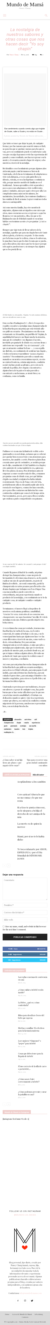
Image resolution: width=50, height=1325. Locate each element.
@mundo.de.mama (25, 1214)
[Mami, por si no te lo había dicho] (9, 839)
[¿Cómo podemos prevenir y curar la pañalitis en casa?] (9, 1095)
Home (7, 1314)
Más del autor (38, 774)
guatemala (13, 726)
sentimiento (7, 729)
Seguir (42, 954)
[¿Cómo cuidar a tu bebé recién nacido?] (9, 993)
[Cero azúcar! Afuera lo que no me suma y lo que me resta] (9, 797)
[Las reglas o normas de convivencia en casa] (9, 980)
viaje (23, 729)
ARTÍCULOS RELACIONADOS (16, 774)
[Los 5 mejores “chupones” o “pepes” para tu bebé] (8, 1044)
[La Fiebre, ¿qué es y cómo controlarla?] (9, 1006)
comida (26, 723)
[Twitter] (32, 1300)
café (35, 719)
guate (5, 726)
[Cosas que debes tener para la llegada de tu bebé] (6, 1057)
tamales (16, 729)
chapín (19, 723)
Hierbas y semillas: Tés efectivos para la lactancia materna (31, 1029)
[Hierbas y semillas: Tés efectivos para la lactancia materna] (9, 1031)
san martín (32, 726)
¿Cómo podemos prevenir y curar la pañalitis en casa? (32, 1093)
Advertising (38, 1314)
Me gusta (41, 949)
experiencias (36, 723)
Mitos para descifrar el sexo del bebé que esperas (31, 1016)
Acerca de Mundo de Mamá (22, 1314)
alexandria (17, 719)
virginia (30, 729)
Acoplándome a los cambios (31, 781)
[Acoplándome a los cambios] (9, 784)
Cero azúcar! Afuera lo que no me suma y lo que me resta (31, 797)
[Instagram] (25, 1300)
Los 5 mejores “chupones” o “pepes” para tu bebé (29, 1042)
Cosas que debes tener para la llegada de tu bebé (30, 1055)
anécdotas (27, 719)
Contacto (25, 1317)
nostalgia (23, 726)
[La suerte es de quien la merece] (9, 826)
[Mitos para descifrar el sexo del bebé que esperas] (9, 1017)
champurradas (9, 723)
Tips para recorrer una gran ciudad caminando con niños (37, 763)
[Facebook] (18, 1300)
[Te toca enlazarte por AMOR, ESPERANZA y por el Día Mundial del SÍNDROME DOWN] (9, 852)
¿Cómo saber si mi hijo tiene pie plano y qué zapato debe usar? (13, 763)
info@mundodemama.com (31, 1293)
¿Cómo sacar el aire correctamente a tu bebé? (28, 1080)
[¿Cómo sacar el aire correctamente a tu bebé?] (9, 1081)
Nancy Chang (14, 55)
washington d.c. (9, 732)
